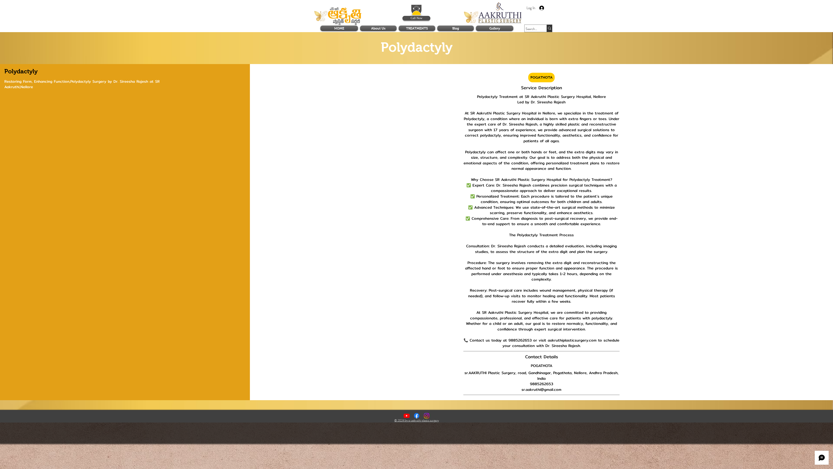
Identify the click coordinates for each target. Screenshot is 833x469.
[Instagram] (426, 415)
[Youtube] (406, 415)
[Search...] (549, 28)
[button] (517, 6)
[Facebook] (416, 415)
